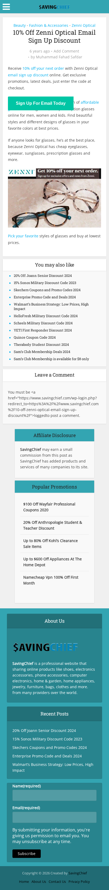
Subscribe (26, 853)
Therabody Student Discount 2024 (41, 344)
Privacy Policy (79, 881)
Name (26, 785)
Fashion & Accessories (48, 25)
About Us (38, 881)
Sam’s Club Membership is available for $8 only (51, 358)
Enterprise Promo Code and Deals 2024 (45, 297)
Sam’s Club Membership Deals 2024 (42, 351)
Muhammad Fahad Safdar (59, 57)
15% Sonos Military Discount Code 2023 (45, 282)
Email (26, 807)
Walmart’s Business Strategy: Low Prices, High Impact (51, 306)
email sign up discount (28, 74)
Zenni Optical (84, 25)
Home (24, 881)
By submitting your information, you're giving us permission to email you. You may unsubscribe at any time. (51, 835)
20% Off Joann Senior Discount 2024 (43, 275)
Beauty (19, 25)
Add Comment (66, 51)
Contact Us (57, 881)
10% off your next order (43, 68)
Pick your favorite (23, 235)
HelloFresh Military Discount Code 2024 (46, 315)
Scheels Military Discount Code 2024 (43, 323)
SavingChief (78, 873)
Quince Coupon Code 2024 (35, 337)
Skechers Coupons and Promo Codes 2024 (47, 289)
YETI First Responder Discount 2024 (43, 330)
